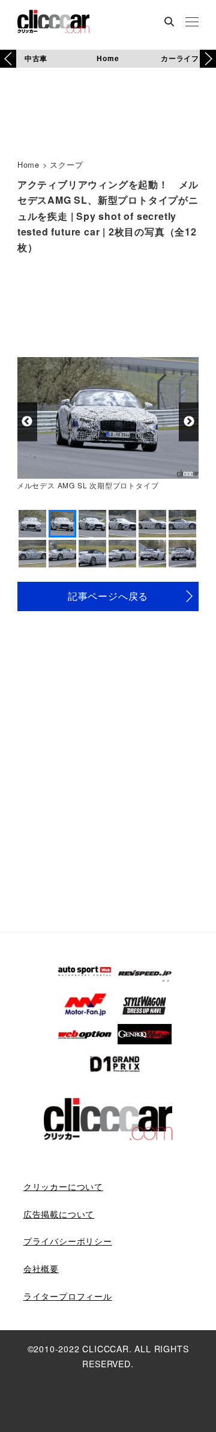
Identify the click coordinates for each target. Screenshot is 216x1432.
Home (108, 58)
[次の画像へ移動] (189, 421)
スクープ (66, 164)
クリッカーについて (63, 1186)
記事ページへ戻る (108, 596)
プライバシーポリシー (67, 1241)
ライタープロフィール (67, 1296)
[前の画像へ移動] (27, 421)
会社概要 (41, 1268)
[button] (208, 59)
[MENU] (192, 23)
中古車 (36, 58)
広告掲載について (58, 1214)
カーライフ (180, 58)
